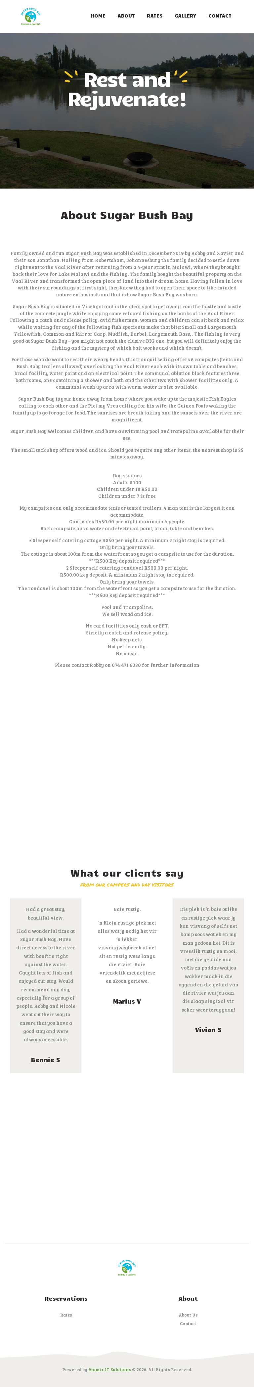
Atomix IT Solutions (109, 1369)
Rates (66, 1315)
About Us (188, 1315)
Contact (188, 1323)
